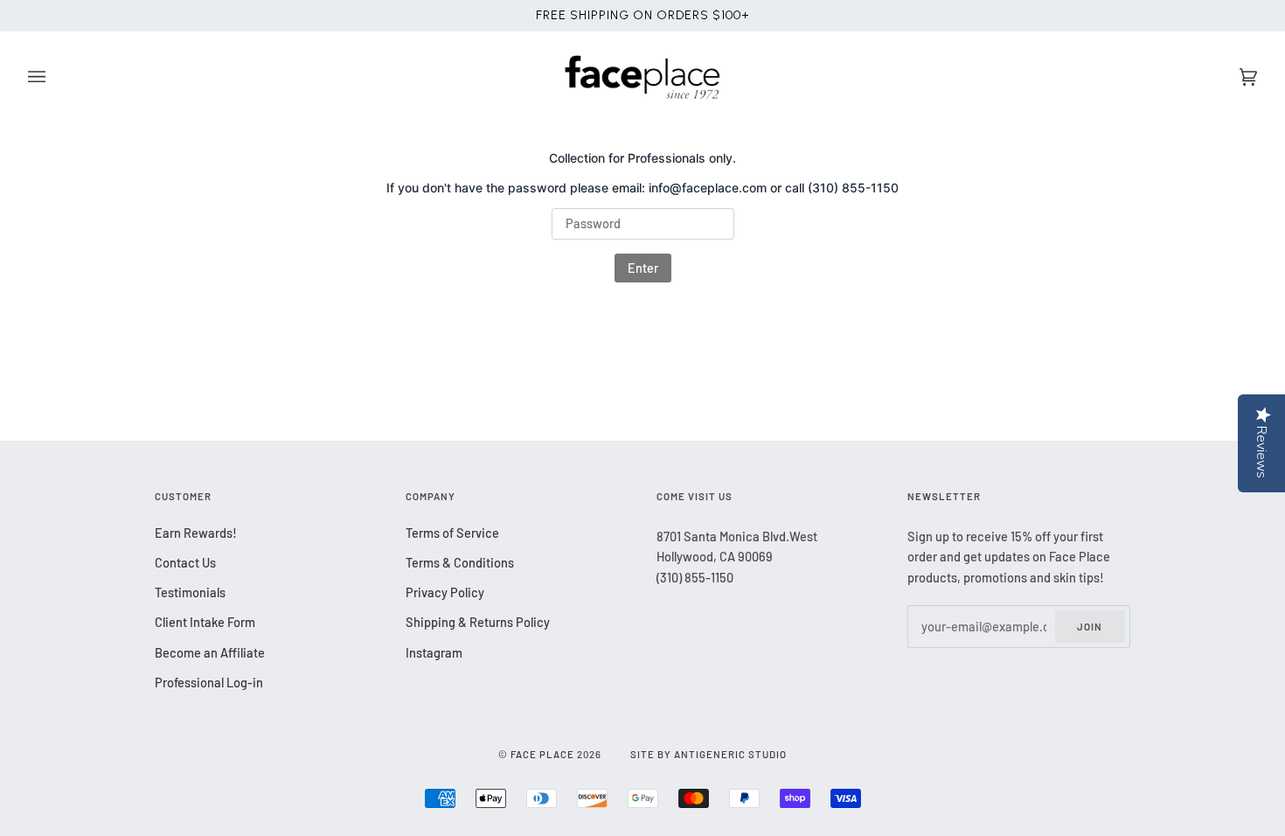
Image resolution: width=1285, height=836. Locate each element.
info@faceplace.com (708, 187)
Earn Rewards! (196, 532)
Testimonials (190, 592)
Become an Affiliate (210, 652)
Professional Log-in (209, 682)
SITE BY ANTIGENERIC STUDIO (708, 754)
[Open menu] (54, 77)
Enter (643, 267)
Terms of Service (452, 532)
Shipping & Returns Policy (478, 622)
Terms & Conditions (460, 562)
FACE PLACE (542, 754)
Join (1089, 626)
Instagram (434, 652)
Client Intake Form (205, 622)
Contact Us (185, 562)
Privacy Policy (445, 592)
